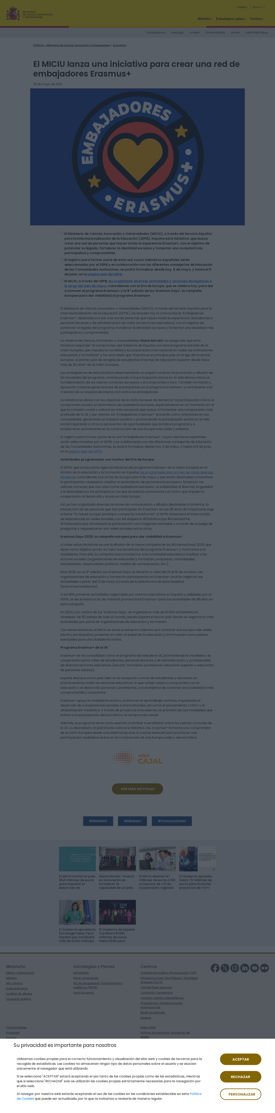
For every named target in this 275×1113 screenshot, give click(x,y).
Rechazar (240, 1076)
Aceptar (240, 1059)
